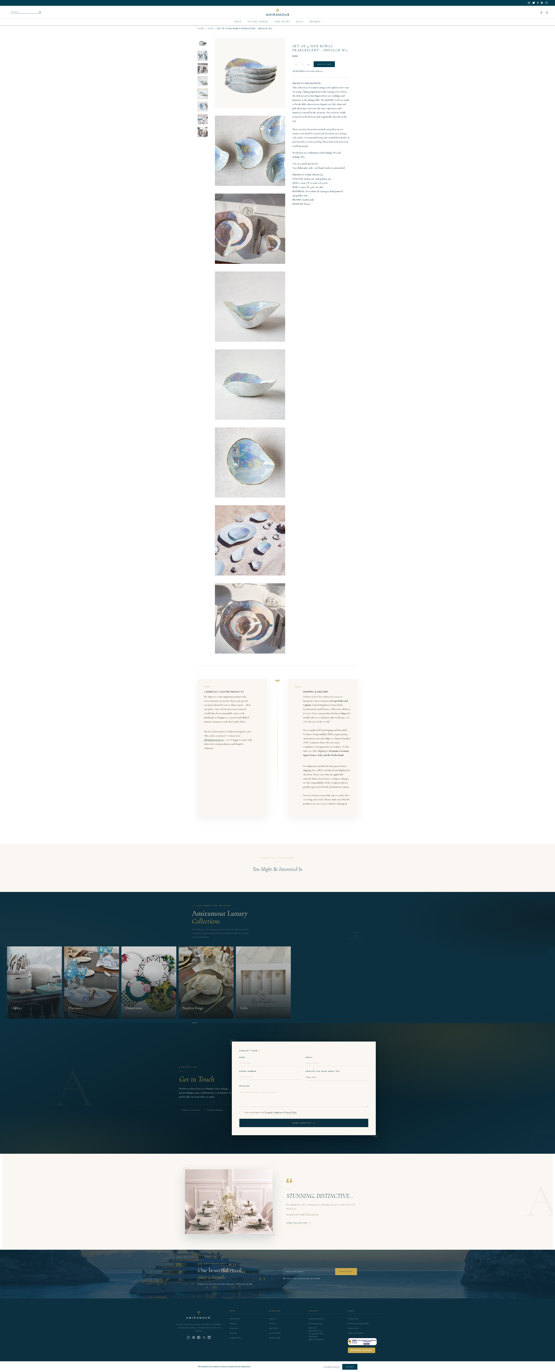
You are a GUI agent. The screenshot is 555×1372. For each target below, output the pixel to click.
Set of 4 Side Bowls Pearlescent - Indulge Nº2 (320, 48)
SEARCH (14, 12)
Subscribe (346, 1271)
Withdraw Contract (361, 1350)
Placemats (233, 1323)
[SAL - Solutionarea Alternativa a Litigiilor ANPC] (362, 1341)
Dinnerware (234, 1328)
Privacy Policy (291, 1112)
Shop (238, 21)
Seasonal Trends (275, 1333)
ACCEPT (350, 1367)
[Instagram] (188, 1337)
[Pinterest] (193, 1337)
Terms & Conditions (273, 1112)
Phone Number (247, 1071)
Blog (300, 21)
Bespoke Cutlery (235, 1338)
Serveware (233, 1333)
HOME (201, 29)
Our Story (282, 21)
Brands (315, 21)
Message (244, 1086)
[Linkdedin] (203, 1337)
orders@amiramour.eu (316, 1319)
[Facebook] (198, 1337)
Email (309, 1057)
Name (242, 1057)
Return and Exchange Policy (358, 1323)
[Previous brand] (352, 936)
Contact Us (273, 1319)
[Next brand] (360, 936)
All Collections (235, 1319)
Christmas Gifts (274, 1338)
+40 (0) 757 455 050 (315, 1323)
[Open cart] (547, 12)
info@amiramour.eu (214, 739)
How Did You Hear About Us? (323, 1071)
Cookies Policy (353, 1319)
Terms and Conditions (355, 1333)
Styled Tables (258, 21)
